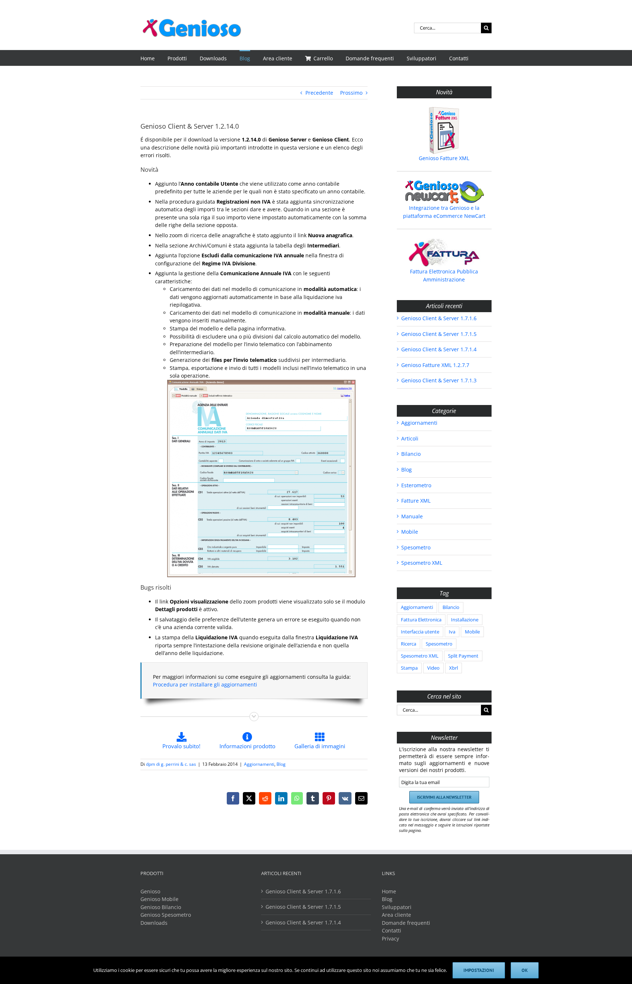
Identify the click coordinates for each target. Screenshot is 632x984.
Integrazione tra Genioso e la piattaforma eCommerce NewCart (444, 211)
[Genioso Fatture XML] (444, 130)
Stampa (409, 668)
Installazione (464, 620)
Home (389, 891)
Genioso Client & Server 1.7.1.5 (439, 333)
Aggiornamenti (259, 764)
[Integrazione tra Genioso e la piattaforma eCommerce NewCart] (444, 192)
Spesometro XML (421, 562)
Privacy (390, 938)
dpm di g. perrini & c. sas (171, 764)
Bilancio (411, 453)
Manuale (412, 516)
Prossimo (351, 92)
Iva (452, 632)
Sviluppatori (396, 907)
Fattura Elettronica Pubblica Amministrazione (444, 275)
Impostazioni (478, 970)
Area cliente (396, 914)
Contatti (391, 930)
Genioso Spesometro (165, 914)
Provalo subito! (181, 746)
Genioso (150, 891)
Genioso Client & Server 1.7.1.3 (439, 380)
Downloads (154, 922)
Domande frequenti (406, 922)
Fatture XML (415, 500)
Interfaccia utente (420, 632)
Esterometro (416, 485)
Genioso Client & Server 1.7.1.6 (439, 318)
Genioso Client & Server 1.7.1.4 (439, 349)
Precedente (319, 92)
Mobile (409, 531)
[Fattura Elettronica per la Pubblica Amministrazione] (444, 252)
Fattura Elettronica (421, 620)
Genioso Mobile (159, 899)
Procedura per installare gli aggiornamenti (205, 684)
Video (433, 668)
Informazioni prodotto (247, 746)
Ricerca (408, 644)
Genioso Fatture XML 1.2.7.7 (435, 365)
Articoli (409, 438)
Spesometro (415, 547)
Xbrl (453, 668)
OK (525, 970)
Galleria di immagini (319, 746)
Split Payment (463, 656)
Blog (281, 764)
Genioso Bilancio (160, 907)
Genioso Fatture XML (444, 158)
